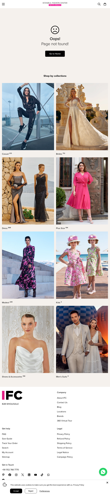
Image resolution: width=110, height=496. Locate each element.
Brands (60, 416)
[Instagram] (16, 474)
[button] (105, 4)
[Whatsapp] (48, 474)
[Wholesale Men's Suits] (82, 339)
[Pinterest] (3, 474)
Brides (60, 153)
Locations (61, 411)
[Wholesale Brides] (82, 116)
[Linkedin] (29, 474)
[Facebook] (9, 474)
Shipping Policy (64, 443)
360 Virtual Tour (64, 420)
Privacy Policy (63, 434)
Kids (59, 302)
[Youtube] (35, 474)
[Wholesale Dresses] (28, 191)
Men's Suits (62, 376)
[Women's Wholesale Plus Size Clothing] (82, 191)
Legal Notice (63, 452)
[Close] (107, 482)
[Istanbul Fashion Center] (55, 4)
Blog (59, 407)
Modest (7, 302)
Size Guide (7, 438)
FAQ (4, 434)
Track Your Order (10, 443)
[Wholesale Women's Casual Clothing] (28, 116)
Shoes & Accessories (13, 376)
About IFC (62, 397)
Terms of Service (64, 447)
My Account (7, 452)
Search (5, 447)
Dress (6, 228)
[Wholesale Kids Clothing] (82, 265)
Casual (7, 153)
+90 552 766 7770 (10, 469)
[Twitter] (22, 474)
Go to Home (55, 53)
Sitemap (6, 456)
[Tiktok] (42, 474)
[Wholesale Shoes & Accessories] (28, 339)
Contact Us (62, 402)
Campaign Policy (65, 456)
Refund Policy (63, 438)
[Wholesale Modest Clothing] (28, 265)
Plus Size (62, 228)
